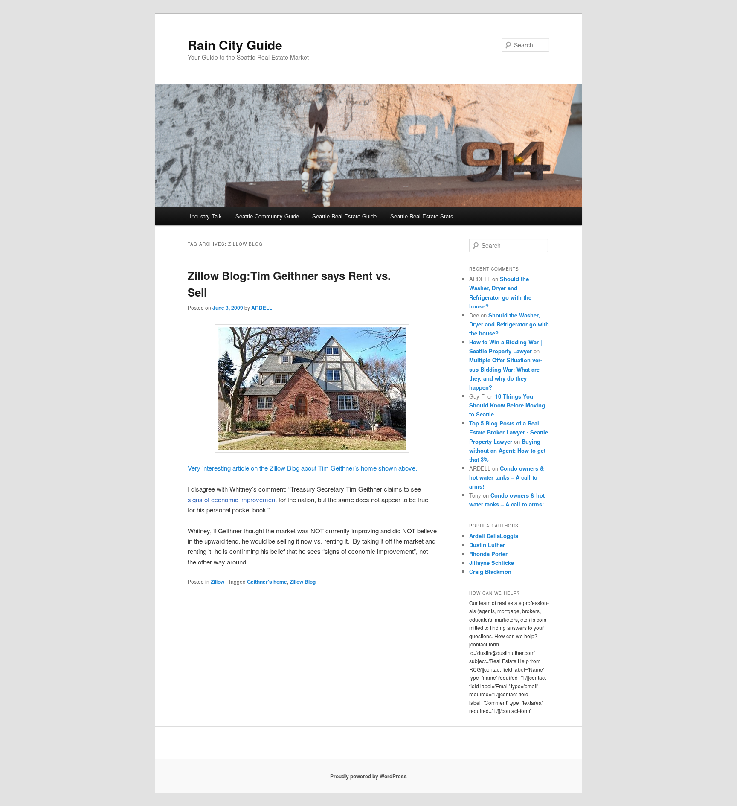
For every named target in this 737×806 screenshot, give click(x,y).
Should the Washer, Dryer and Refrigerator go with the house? (509, 324)
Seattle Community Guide (267, 216)
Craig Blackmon (490, 571)
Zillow (217, 581)
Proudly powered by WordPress (368, 776)
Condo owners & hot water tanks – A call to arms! (506, 477)
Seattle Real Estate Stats (421, 216)
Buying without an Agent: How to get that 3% (507, 450)
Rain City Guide (235, 44)
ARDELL (261, 307)
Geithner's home (267, 581)
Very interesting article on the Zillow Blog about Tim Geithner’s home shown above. (302, 467)
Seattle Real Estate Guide (344, 216)
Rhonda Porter (488, 554)
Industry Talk (206, 216)
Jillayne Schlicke (491, 563)
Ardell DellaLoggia (493, 536)
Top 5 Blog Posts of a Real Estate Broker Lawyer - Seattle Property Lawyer (508, 432)
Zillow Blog (303, 581)
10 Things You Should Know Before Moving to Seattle (507, 405)
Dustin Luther (487, 545)
